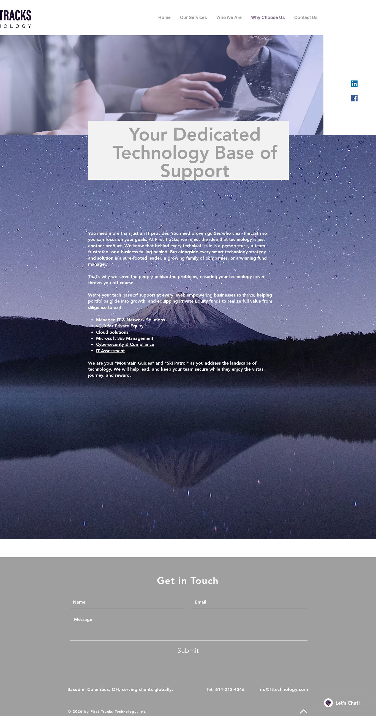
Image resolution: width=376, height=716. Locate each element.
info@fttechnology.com (282, 689)
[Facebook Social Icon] (354, 98)
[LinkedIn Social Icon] (354, 83)
